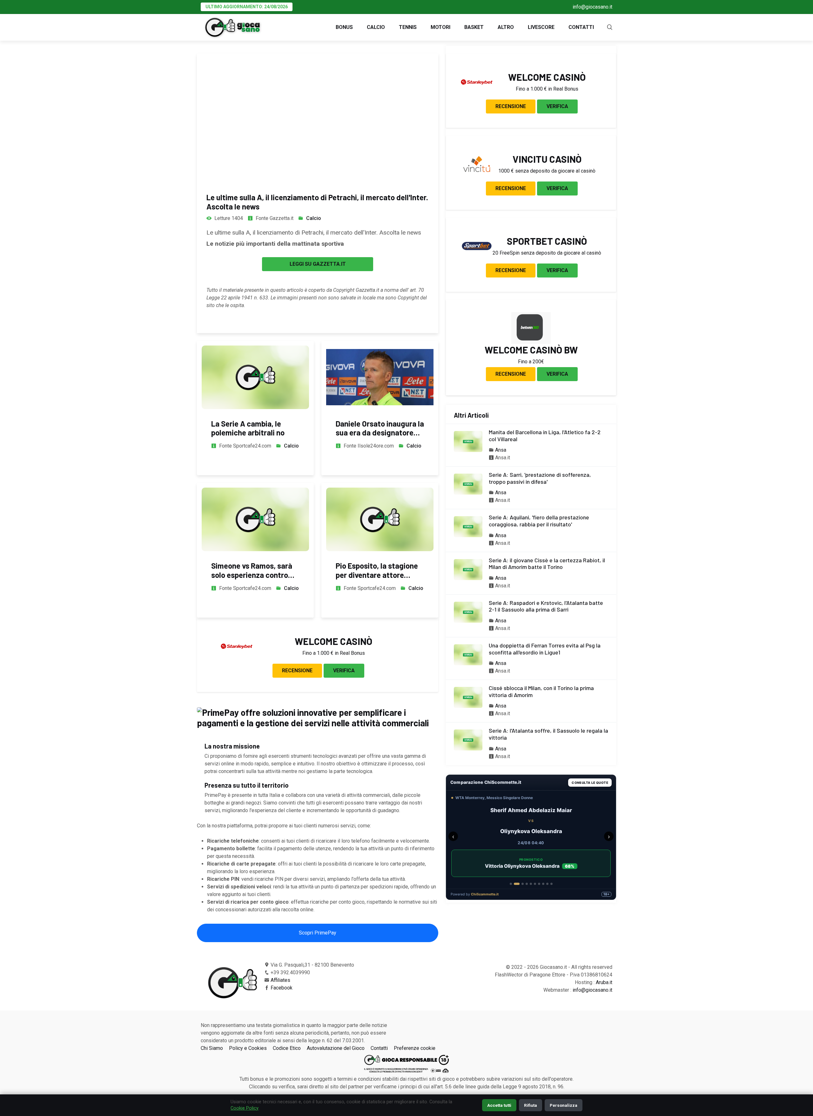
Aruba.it (604, 982)
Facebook (281, 988)
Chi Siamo (212, 1048)
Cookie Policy (245, 1108)
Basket (474, 27)
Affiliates (280, 980)
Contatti (581, 27)
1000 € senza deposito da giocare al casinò (546, 171)
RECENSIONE (297, 671)
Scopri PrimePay (317, 933)
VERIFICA (344, 671)
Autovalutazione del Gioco (336, 1048)
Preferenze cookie (414, 1048)
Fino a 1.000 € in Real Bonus (333, 653)
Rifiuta (530, 1105)
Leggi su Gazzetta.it (318, 264)
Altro (506, 27)
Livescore (541, 27)
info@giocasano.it (592, 7)
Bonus (344, 27)
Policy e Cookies (248, 1048)
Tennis (408, 27)
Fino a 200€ (531, 362)
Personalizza (563, 1105)
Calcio (376, 27)
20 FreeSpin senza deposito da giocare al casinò (547, 253)
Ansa (500, 450)
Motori (440, 27)
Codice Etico (287, 1048)
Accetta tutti (499, 1105)
